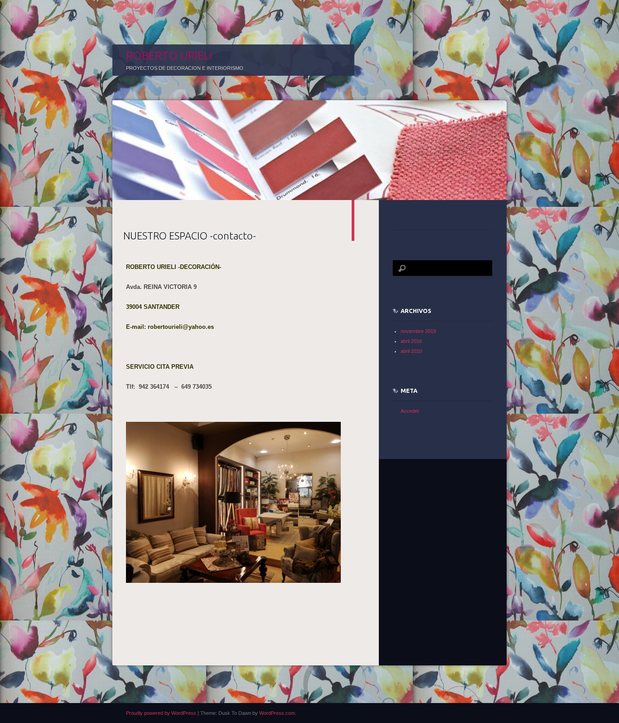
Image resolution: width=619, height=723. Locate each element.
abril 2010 (411, 351)
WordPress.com (277, 713)
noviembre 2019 (418, 331)
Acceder (410, 411)
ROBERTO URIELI (169, 55)
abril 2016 (411, 341)
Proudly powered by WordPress (161, 713)
